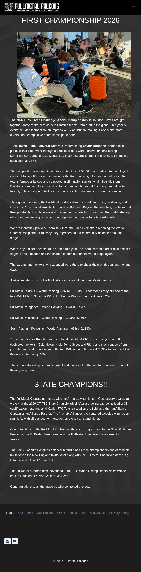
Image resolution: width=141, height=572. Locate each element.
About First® (77, 513)
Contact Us (98, 513)
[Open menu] (133, 7)
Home (10, 513)
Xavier (60, 513)
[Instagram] (7, 541)
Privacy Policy (119, 513)
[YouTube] (15, 541)
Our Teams (25, 513)
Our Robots (45, 513)
